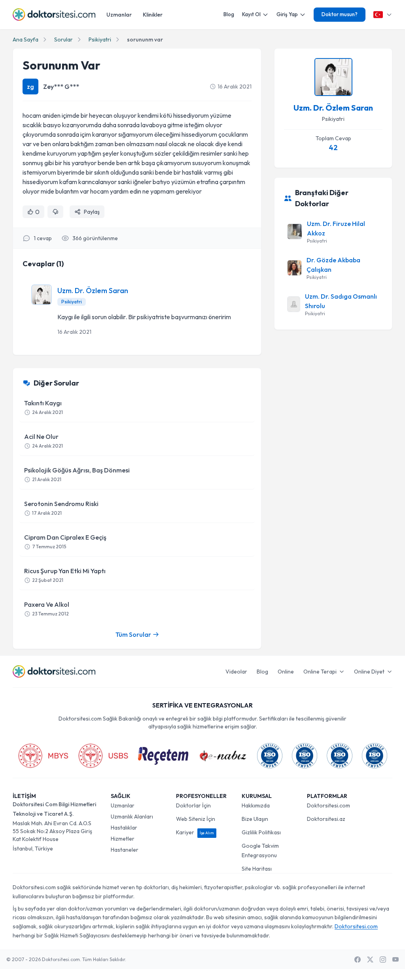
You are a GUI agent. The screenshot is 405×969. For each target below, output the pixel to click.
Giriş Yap (287, 14)
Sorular (63, 39)
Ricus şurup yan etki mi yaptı (65, 575)
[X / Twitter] (370, 959)
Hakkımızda (256, 805)
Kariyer (195, 832)
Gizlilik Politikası (261, 832)
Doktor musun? (340, 14)
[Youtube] (395, 959)
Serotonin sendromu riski (61, 508)
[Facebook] (357, 959)
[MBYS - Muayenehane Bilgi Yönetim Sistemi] (43, 755)
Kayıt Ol (251, 14)
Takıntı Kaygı (43, 407)
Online (286, 671)
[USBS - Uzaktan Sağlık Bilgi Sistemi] (103, 755)
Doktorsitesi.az (326, 818)
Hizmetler (122, 838)
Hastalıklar (124, 827)
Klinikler (153, 14)
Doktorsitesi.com (328, 805)
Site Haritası (257, 868)
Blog (228, 14)
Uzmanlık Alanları (132, 816)
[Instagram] (383, 959)
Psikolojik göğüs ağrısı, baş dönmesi (77, 474)
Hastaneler (124, 849)
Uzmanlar (119, 14)
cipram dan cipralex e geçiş (65, 541)
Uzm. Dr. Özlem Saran (92, 290)
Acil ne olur (43, 441)
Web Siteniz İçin (195, 818)
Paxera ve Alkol (46, 608)
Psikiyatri (100, 39)
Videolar (236, 671)
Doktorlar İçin (193, 805)
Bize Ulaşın (255, 818)
